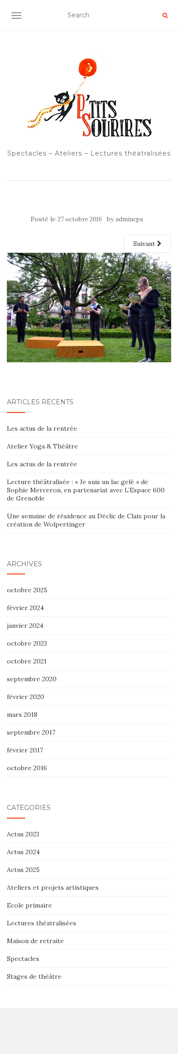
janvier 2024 (25, 625)
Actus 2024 (23, 852)
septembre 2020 (32, 679)
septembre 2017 (31, 732)
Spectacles (23, 959)
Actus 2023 (23, 834)
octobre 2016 (27, 768)
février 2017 (25, 750)
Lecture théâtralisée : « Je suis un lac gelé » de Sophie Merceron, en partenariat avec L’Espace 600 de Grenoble (86, 490)
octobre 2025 (27, 590)
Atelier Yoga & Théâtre (42, 446)
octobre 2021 (27, 661)
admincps (129, 219)
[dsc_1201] (89, 307)
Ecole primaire (29, 905)
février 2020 (25, 697)
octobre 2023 (27, 643)
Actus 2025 (23, 870)
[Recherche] (165, 15)
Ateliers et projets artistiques (53, 887)
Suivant (145, 244)
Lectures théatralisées (41, 923)
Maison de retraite (35, 941)
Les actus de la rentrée (42, 428)
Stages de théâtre (34, 976)
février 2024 (25, 608)
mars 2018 (22, 714)
